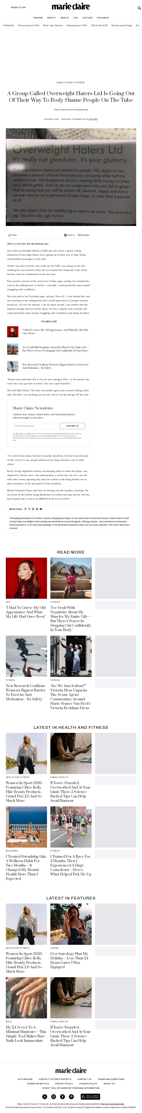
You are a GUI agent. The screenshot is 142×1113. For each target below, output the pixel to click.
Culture (87, 18)
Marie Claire (53, 119)
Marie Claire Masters (53, 25)
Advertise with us (38, 1084)
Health (65, 18)
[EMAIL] (41, 509)
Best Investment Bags (121, 25)
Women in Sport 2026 (28, 25)
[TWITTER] (29, 509)
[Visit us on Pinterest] (71, 1096)
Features (93, 119)
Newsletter (85, 235)
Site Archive (25, 1079)
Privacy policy (64, 1084)
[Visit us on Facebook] (62, 1096)
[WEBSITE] (37, 509)
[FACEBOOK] (25, 509)
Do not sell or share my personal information (71, 1088)
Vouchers (103, 18)
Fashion (38, 18)
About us (109, 1084)
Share (14, 235)
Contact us (84, 1079)
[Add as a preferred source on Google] (101, 1097)
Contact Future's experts (55, 1079)
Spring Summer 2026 (77, 25)
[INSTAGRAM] (33, 509)
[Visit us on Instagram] (53, 1096)
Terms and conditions (110, 1079)
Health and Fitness (71, 82)
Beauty (51, 18)
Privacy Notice (18, 436)
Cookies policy (88, 1084)
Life (75, 18)
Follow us (71, 235)
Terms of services (44, 434)
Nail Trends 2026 (99, 25)
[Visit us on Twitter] (44, 1096)
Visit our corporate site (112, 1104)
